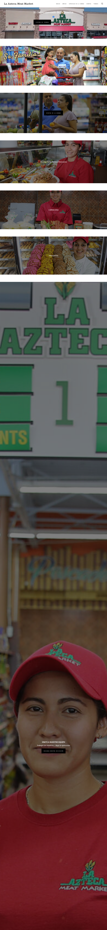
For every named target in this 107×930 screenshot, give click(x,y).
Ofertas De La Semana (53, 112)
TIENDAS (96, 3)
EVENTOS (88, 3)
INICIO (58, 3)
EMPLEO (64, 3)
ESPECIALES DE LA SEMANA (76, 3)
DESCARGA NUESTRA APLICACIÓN (53, 750)
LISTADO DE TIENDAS (42, 22)
